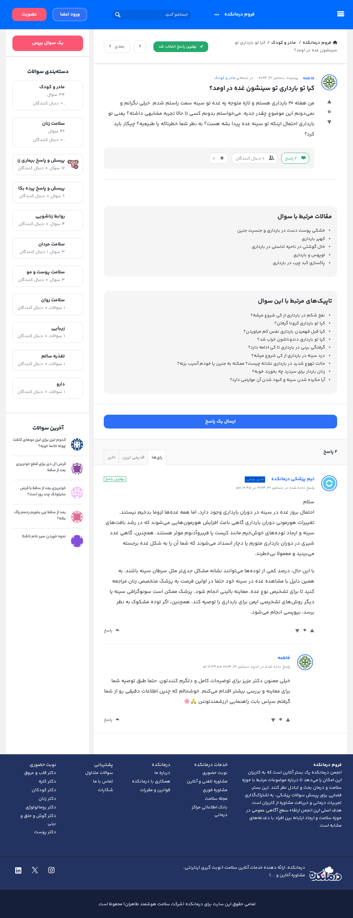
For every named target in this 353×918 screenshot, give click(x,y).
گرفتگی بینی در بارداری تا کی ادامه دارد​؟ (286, 347)
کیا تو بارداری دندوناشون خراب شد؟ (291, 339)
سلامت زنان (53, 123)
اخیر (111, 457)
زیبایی (58, 328)
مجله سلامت (216, 798)
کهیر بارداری (313, 238)
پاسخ (108, 630)
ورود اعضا (70, 14)
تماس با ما (103, 781)
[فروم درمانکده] (294, 14)
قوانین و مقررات (155, 790)
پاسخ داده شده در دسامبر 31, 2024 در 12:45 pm (275, 488)
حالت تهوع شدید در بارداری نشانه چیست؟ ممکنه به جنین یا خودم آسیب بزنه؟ (251, 363)
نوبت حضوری (215, 772)
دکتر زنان (47, 798)
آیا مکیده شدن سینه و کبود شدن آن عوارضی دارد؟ (277, 379)
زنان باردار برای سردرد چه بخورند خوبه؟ (288, 371)
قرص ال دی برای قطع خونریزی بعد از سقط (41, 467)
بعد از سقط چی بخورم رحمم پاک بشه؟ (40, 515)
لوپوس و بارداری (309, 255)
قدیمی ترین (133, 457)
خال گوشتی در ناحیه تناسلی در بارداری (288, 246)
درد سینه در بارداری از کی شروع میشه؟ (288, 355)
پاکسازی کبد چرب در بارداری (299, 263)
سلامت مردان (51, 244)
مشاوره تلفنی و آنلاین (207, 781)
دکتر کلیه (47, 781)
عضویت (29, 14)
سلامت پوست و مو (46, 272)
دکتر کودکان (44, 790)
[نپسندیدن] (329, 123)
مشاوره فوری (215, 790)
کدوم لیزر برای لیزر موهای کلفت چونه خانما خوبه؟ (39, 443)
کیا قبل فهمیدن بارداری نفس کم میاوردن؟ (284, 331)
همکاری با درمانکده (151, 781)
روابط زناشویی (50, 216)
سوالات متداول (99, 772)
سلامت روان (53, 300)
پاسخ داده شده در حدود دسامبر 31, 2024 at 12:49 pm (246, 667)
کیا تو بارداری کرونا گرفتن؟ (299, 323)
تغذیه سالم (53, 356)
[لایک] (329, 103)
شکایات (105, 790)
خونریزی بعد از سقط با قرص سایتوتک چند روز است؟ (43, 491)
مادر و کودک (224, 78)
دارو (61, 384)
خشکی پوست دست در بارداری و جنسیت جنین (281, 230)
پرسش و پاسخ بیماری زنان (41, 160)
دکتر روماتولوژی (41, 807)
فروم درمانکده (239, 14)
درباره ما (162, 772)
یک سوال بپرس (47, 43)
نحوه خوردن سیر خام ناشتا (44, 536)
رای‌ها (157, 457)
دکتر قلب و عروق (40, 772)
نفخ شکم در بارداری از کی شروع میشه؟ (288, 315)
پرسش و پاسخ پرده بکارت (41, 188)
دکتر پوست (45, 832)
